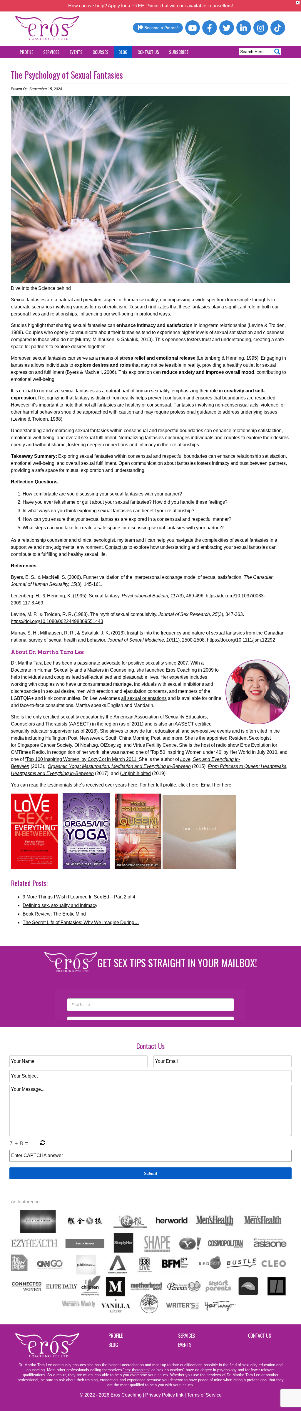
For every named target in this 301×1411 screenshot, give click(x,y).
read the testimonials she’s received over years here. (84, 784)
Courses (100, 52)
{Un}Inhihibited (135, 773)
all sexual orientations (144, 698)
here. (227, 784)
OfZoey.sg (110, 745)
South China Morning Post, (133, 738)
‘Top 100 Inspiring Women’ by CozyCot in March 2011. (82, 759)
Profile (26, 52)
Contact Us (148, 52)
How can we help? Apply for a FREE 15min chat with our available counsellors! (150, 5)
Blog (123, 52)
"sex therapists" (136, 1370)
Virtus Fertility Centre (155, 745)
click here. (189, 784)
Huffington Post (61, 738)
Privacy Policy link (164, 1394)
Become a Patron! (161, 27)
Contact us (116, 547)
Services (51, 52)
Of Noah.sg (86, 745)
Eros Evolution (255, 745)
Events (76, 52)
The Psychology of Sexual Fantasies (67, 74)
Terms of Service (204, 1394)
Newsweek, (92, 738)
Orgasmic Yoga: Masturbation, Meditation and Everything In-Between (119, 766)
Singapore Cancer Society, (45, 745)
